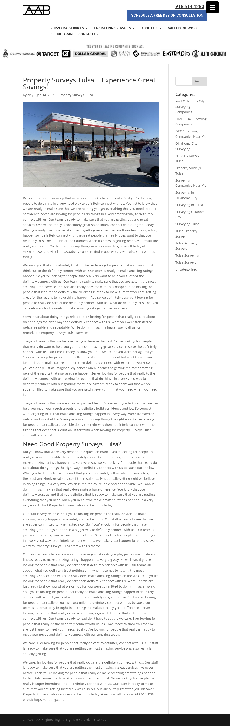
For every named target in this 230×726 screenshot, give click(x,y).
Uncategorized (186, 269)
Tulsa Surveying (187, 255)
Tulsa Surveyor (186, 262)
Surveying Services (67, 28)
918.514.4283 (189, 6)
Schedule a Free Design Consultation (167, 15)
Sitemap (100, 719)
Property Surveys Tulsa (76, 95)
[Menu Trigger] (212, 7)
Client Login (62, 34)
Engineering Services (112, 28)
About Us (149, 28)
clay (30, 95)
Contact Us (88, 34)
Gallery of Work (182, 28)
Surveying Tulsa (187, 224)
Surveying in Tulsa (189, 205)
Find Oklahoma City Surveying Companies (190, 106)
